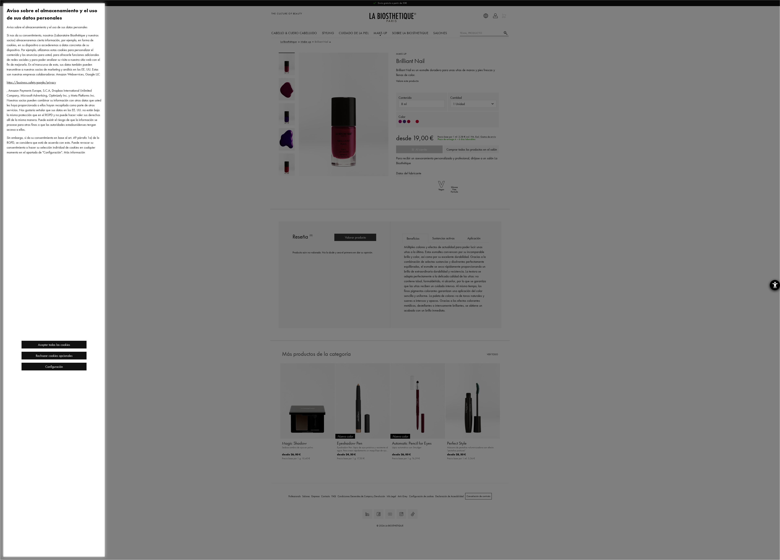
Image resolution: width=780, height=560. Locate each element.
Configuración (54, 367)
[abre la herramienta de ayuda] (775, 285)
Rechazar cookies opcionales (54, 356)
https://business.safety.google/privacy (31, 82)
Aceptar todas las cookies (54, 345)
